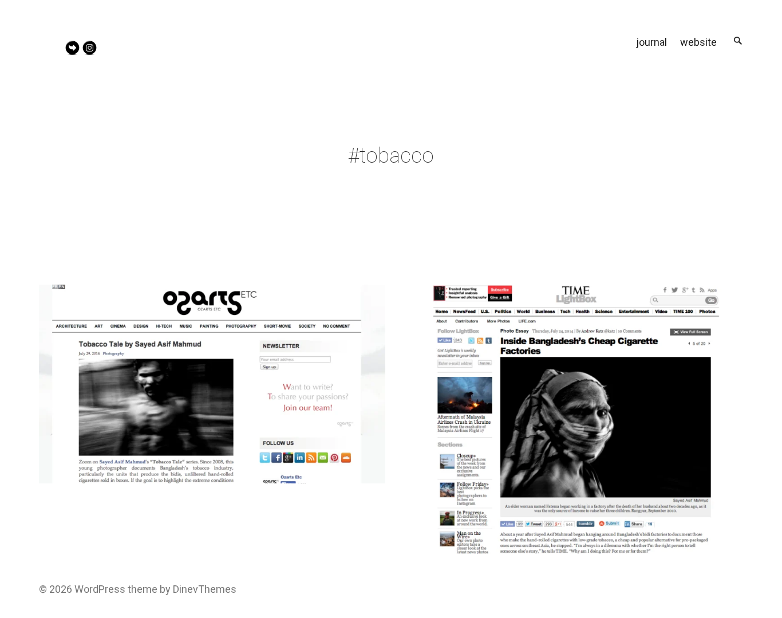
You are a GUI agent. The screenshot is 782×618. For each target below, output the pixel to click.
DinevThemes (203, 589)
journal (651, 42)
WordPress (99, 589)
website (698, 42)
